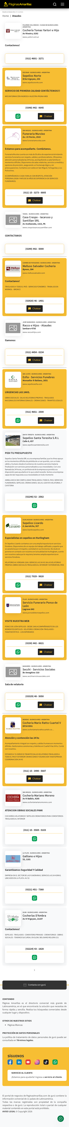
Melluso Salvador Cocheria (39, 266)
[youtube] (28, 1062)
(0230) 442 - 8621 (34, 643)
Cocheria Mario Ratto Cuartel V (42, 723)
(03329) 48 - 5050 (34, 696)
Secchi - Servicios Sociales (39, 670)
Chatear (48, 116)
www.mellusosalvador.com (34, 273)
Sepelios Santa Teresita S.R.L (41, 438)
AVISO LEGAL (8, 1111)
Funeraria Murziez (34, 134)
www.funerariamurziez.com (34, 140)
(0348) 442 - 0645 (34, 107)
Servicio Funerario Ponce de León (40, 604)
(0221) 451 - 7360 (34, 889)
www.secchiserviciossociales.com (36, 676)
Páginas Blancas (15, 1025)
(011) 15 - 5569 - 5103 (34, 830)
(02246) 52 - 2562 (34, 497)
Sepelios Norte (32, 76)
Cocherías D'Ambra (34, 916)
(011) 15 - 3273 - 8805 (34, 192)
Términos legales (25, 1040)
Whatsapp (18, 116)
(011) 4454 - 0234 (34, 352)
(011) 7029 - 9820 (34, 576)
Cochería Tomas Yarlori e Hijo (41, 30)
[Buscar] (54, 4)
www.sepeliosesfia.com (32, 384)
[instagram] (37, 1062)
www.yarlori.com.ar (31, 37)
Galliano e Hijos (32, 856)
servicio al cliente (53, 1077)
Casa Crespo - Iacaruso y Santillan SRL (38, 219)
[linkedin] (19, 1062)
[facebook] (10, 1062)
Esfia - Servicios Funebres (39, 377)
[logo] (13, 31)
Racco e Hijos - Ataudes (37, 325)
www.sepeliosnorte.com (33, 82)
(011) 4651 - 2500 (34, 412)
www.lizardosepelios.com (33, 530)
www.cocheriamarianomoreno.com (37, 802)
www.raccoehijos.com (32, 332)
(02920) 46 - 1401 (34, 301)
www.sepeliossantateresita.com (36, 445)
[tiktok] (46, 1062)
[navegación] (62, 4)
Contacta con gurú (37, 984)
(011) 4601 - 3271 (34, 58)
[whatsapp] (55, 1062)
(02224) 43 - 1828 (34, 949)
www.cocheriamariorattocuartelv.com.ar (39, 729)
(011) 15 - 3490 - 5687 (34, 771)
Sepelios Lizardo (33, 523)
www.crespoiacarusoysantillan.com (37, 227)
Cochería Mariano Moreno (38, 796)
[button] (34, 970)
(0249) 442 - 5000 (34, 249)
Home (5, 16)
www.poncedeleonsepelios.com (36, 613)
